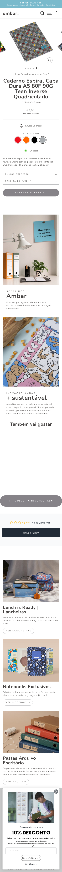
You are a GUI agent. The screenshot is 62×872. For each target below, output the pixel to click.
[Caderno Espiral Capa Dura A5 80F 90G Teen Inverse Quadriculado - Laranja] (9, 475)
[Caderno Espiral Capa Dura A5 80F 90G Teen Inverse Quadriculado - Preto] (13, 475)
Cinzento (42, 139)
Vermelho (17, 139)
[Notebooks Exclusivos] (31, 660)
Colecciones (27, 74)
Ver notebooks (18, 702)
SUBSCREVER (31, 858)
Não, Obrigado (31, 864)
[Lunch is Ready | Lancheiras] (31, 581)
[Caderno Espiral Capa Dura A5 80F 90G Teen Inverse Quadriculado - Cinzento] (17, 475)
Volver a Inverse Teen (33, 500)
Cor (31, 133)
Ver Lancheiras (19, 630)
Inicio (16, 74)
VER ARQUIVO (16, 781)
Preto (34, 139)
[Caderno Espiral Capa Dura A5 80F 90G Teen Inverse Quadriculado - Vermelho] (5, 475)
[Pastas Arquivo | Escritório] (31, 732)
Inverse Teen (41, 74)
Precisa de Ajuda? (18, 181)
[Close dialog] (56, 791)
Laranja (26, 139)
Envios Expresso (17, 174)
